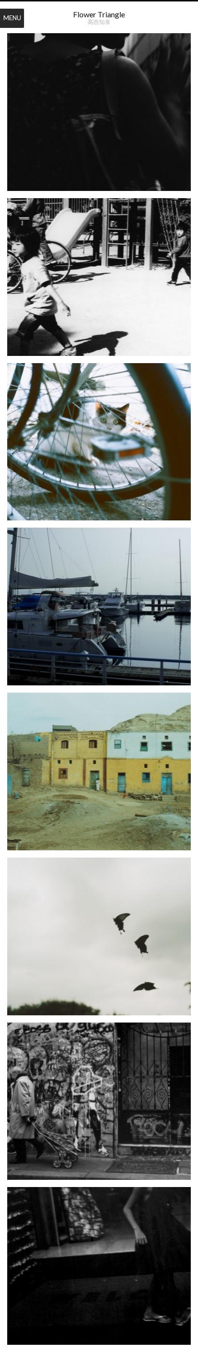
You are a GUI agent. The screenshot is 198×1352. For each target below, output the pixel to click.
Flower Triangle (99, 14)
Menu (12, 18)
